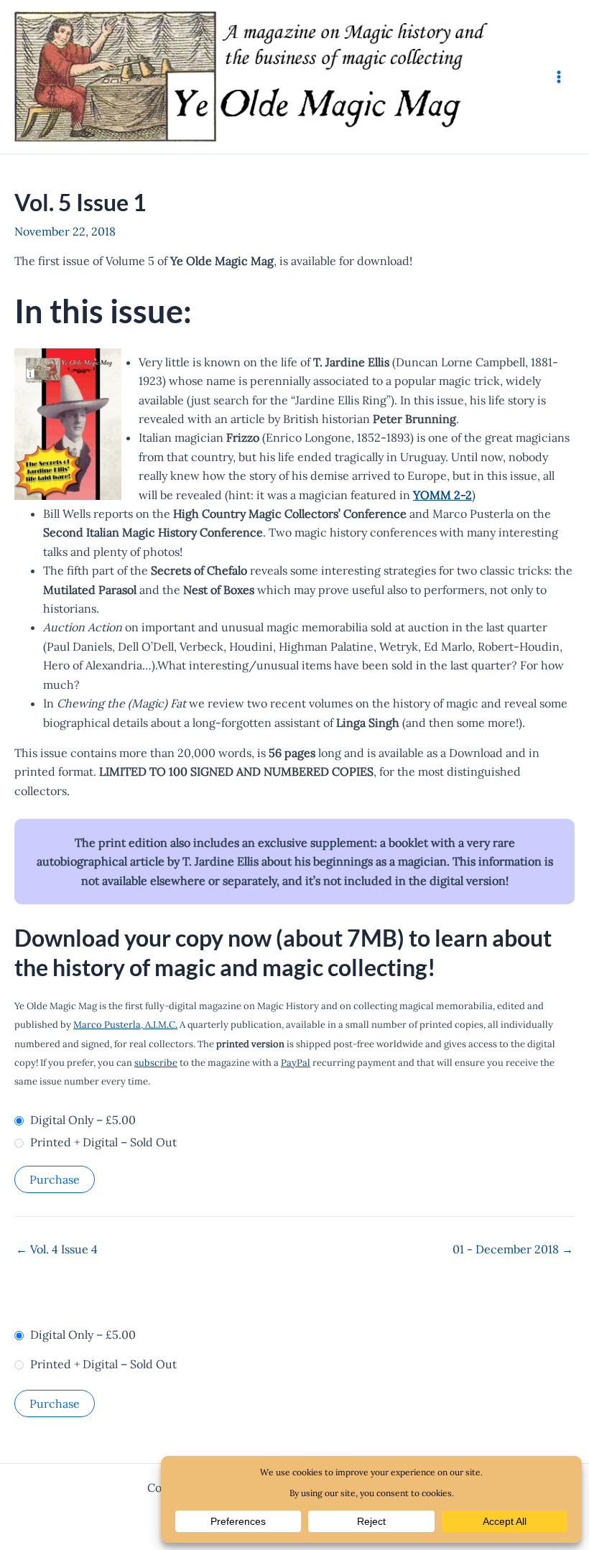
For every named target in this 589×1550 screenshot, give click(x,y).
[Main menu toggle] (559, 77)
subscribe (155, 1063)
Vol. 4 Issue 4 (57, 1249)
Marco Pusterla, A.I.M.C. (125, 1024)
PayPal (295, 1063)
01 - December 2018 (513, 1249)
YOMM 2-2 (442, 495)
